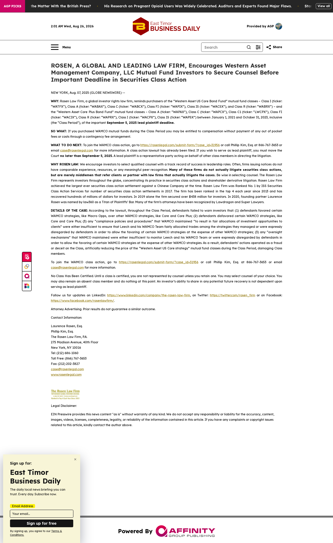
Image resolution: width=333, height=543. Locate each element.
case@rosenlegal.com (76, 150)
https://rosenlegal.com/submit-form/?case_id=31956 (180, 145)
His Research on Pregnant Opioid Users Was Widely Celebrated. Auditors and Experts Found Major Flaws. (198, 6)
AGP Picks (12, 6)
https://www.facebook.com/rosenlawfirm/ (82, 301)
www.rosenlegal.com (66, 374)
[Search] (248, 47)
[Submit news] (26, 257)
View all (324, 6)
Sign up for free (41, 523)
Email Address (22, 506)
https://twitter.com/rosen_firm (232, 295)
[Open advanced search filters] (258, 47)
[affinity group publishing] (26, 276)
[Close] (75, 459)
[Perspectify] (26, 267)
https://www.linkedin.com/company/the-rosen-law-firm (148, 295)
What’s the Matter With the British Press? (54, 6)
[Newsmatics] (26, 286)
